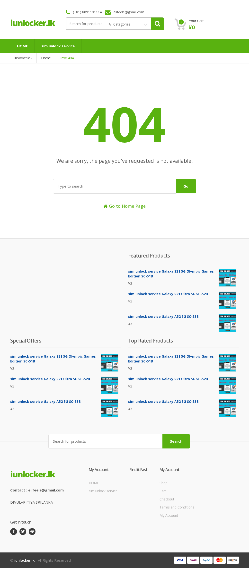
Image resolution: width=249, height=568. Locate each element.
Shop (164, 483)
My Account (169, 515)
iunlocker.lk (22, 57)
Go (185, 186)
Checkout (167, 499)
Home (46, 57)
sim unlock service (58, 45)
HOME (22, 45)
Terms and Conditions (177, 507)
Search (176, 441)
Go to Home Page (127, 206)
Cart (163, 491)
